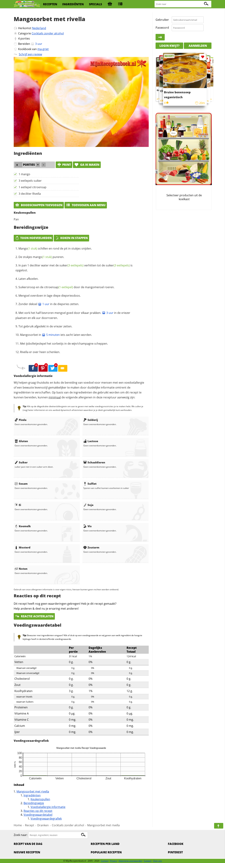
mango (42, 257)
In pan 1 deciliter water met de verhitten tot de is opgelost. (74, 267)
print (66, 165)
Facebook (175, 844)
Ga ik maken (89, 165)
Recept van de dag (28, 844)
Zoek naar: (21, 835)
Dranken (43, 825)
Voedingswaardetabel (38, 815)
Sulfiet (92, 483)
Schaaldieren (96, 462)
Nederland (39, 28)
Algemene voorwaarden (130, 860)
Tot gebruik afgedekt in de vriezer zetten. (45, 326)
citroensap (58, 287)
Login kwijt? (169, 46)
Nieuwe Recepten (27, 852)
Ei (20, 505)
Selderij (93, 420)
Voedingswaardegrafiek (46, 818)
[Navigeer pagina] (218, 826)
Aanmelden (198, 46)
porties (25, 38)
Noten (23, 568)
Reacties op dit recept (38, 811)
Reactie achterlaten (36, 616)
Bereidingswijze (34, 803)
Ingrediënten (32, 795)
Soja (90, 505)
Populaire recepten (106, 852)
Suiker (23, 462)
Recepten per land (105, 844)
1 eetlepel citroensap (32, 187)
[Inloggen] (160, 37)
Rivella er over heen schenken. (40, 352)
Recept (29, 825)
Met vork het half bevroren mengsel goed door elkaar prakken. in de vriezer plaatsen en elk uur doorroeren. (72, 315)
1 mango (24, 174)
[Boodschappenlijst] (109, 4)
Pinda (22, 420)
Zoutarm (93, 547)
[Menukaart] (120, 4)
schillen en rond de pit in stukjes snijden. (55, 248)
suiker (71, 265)
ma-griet (43, 49)
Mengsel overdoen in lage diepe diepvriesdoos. (49, 296)
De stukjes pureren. (41, 257)
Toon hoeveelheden (36, 238)
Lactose (93, 441)
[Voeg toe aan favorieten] (210, 60)
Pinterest (175, 852)
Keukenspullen (40, 799)
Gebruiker (162, 20)
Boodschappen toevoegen (41, 205)
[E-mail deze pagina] (62, 368)
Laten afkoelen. (28, 279)
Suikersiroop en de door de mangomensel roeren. (66, 287)
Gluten (23, 441)
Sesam (23, 483)
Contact (104, 860)
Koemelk (25, 526)
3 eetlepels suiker (30, 181)
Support (148, 860)
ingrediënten (73, 4)
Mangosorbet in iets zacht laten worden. (56, 335)
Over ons (157, 860)
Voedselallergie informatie (48, 807)
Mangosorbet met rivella (33, 791)
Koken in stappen (74, 238)
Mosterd (24, 547)
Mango (27, 248)
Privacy (113, 860)
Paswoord (162, 28)
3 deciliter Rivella (30, 194)
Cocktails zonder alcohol (48, 33)
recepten (50, 4)
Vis (90, 526)
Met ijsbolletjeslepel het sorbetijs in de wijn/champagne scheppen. (64, 343)
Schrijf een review (30, 54)
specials (95, 4)
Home (18, 825)
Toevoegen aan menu (88, 205)
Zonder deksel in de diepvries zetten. (48, 304)
